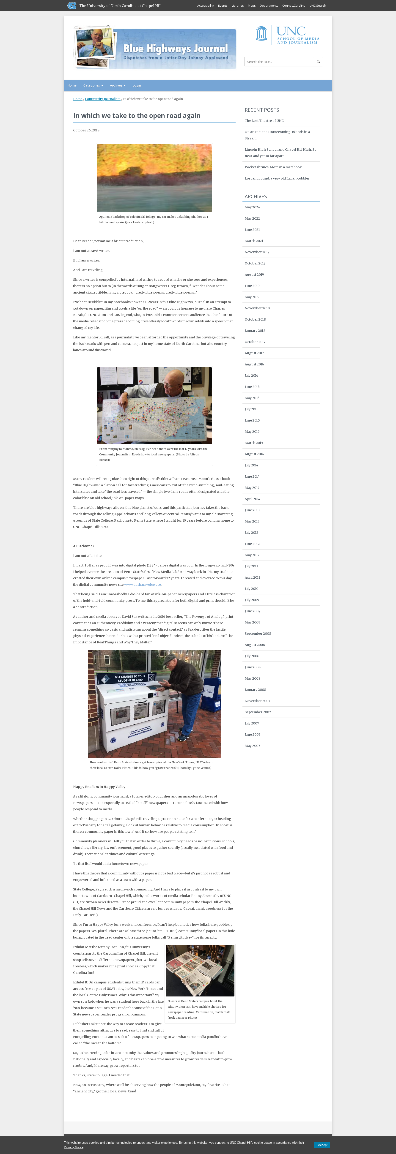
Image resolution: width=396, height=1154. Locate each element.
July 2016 (251, 375)
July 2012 (251, 533)
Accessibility (205, 5)
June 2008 (253, 667)
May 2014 (252, 488)
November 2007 (257, 701)
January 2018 (255, 331)
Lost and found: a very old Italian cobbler (277, 178)
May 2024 (252, 207)
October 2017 (255, 342)
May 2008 (252, 678)
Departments (269, 5)
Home (72, 85)
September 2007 (258, 712)
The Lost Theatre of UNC (264, 121)
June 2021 (252, 230)
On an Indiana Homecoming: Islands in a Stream (277, 135)
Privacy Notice (73, 1147)
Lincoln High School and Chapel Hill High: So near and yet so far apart (280, 152)
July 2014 (251, 465)
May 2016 (252, 398)
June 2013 (252, 510)
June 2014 (252, 476)
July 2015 (251, 409)
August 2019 (254, 274)
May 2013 (252, 521)
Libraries (238, 5)
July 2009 (252, 600)
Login (136, 85)
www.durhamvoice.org (142, 584)
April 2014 (252, 499)
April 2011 (252, 577)
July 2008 (252, 656)
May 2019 (252, 297)
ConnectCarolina (293, 5)
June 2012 (252, 544)
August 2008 (255, 645)
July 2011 (251, 566)
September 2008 (258, 633)
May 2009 (252, 622)
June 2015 (252, 420)
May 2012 (252, 555)
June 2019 (252, 286)
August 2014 (254, 454)
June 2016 (252, 387)
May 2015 (252, 432)
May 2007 (252, 746)
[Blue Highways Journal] (155, 47)
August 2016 (254, 364)
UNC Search (318, 5)
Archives (116, 85)
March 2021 (254, 241)
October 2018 (255, 319)
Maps (252, 5)
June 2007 (252, 734)
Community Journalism (103, 99)
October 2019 (255, 263)
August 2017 (254, 353)
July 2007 (252, 723)
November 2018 (257, 308)
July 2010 (251, 589)
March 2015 (254, 443)
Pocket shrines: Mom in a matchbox (273, 167)
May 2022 (252, 218)
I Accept (321, 1145)
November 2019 (257, 252)
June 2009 (253, 611)
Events (223, 5)
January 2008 (255, 690)
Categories (92, 85)
